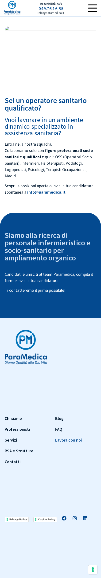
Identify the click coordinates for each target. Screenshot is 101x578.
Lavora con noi (68, 440)
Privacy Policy (18, 519)
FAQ (58, 429)
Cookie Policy (46, 519)
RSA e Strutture (19, 451)
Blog (59, 418)
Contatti (12, 461)
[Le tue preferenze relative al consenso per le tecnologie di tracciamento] (92, 569)
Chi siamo (13, 418)
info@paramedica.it (46, 192)
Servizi (11, 440)
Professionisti (17, 429)
